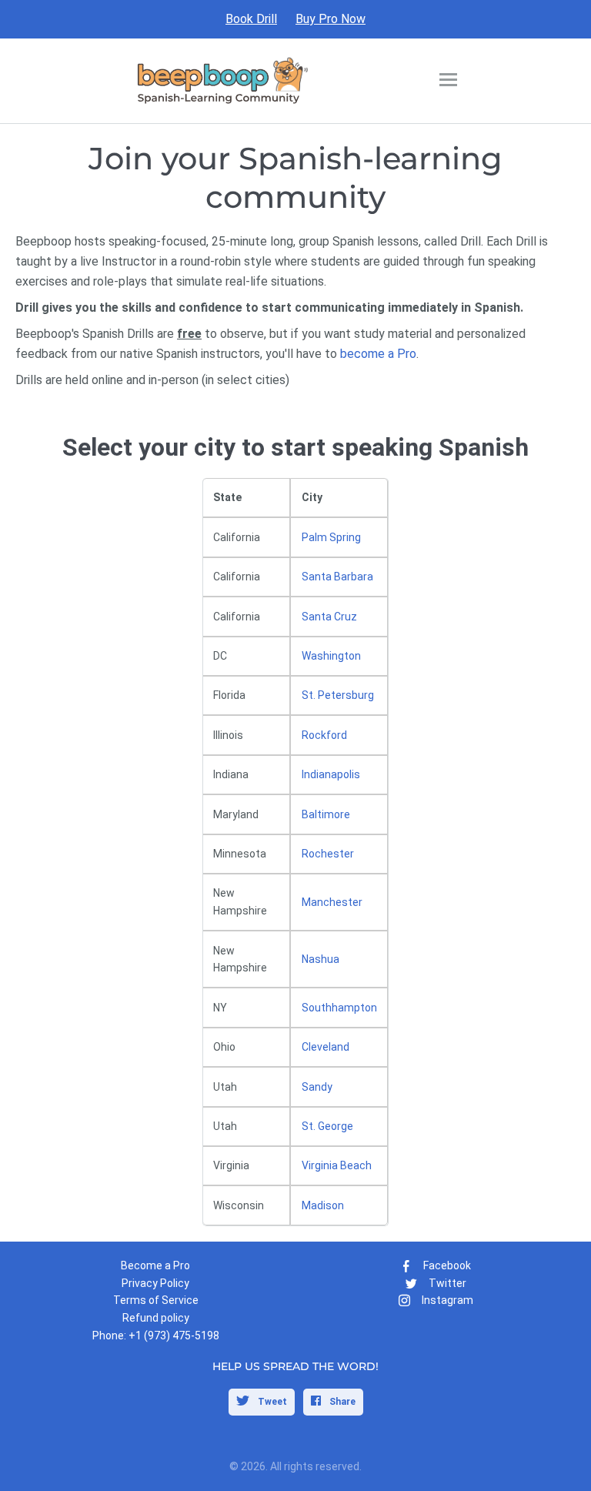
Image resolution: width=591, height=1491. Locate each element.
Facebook (447, 1265)
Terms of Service (156, 1300)
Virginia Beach (337, 1165)
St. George (327, 1126)
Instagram (447, 1300)
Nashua (320, 959)
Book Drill (251, 19)
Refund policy (155, 1318)
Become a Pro (155, 1265)
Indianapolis (331, 774)
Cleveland (325, 1047)
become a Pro (378, 353)
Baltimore (326, 814)
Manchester (332, 902)
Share (341, 1401)
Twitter (447, 1283)
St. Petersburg (338, 695)
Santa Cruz (329, 616)
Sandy (317, 1087)
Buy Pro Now (331, 19)
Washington (331, 656)
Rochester (328, 853)
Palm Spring (331, 537)
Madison (323, 1205)
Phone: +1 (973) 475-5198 (155, 1335)
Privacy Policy (155, 1283)
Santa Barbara (337, 576)
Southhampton (339, 1007)
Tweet (271, 1401)
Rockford (324, 735)
